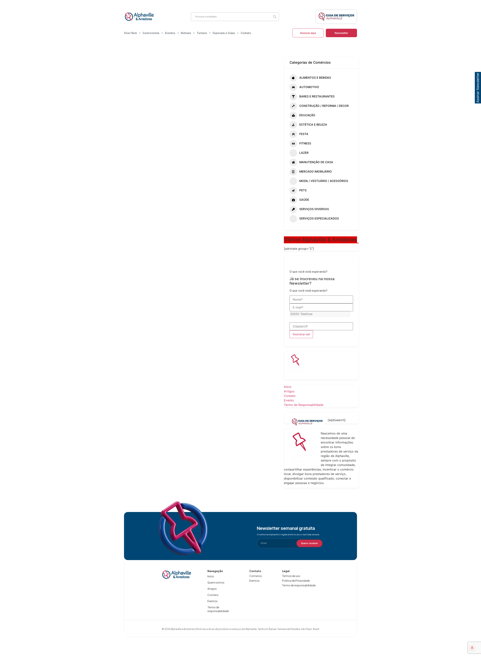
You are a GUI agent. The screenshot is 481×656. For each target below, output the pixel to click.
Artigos (289, 391)
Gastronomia (151, 33)
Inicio (287, 387)
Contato (246, 33)
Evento (289, 400)
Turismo (202, 33)
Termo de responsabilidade (218, 609)
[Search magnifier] (274, 16)
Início (210, 576)
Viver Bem (130, 33)
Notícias (186, 33)
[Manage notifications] (472, 648)
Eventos (170, 33)
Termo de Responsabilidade (303, 405)
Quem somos (215, 582)
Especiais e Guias (224, 33)
